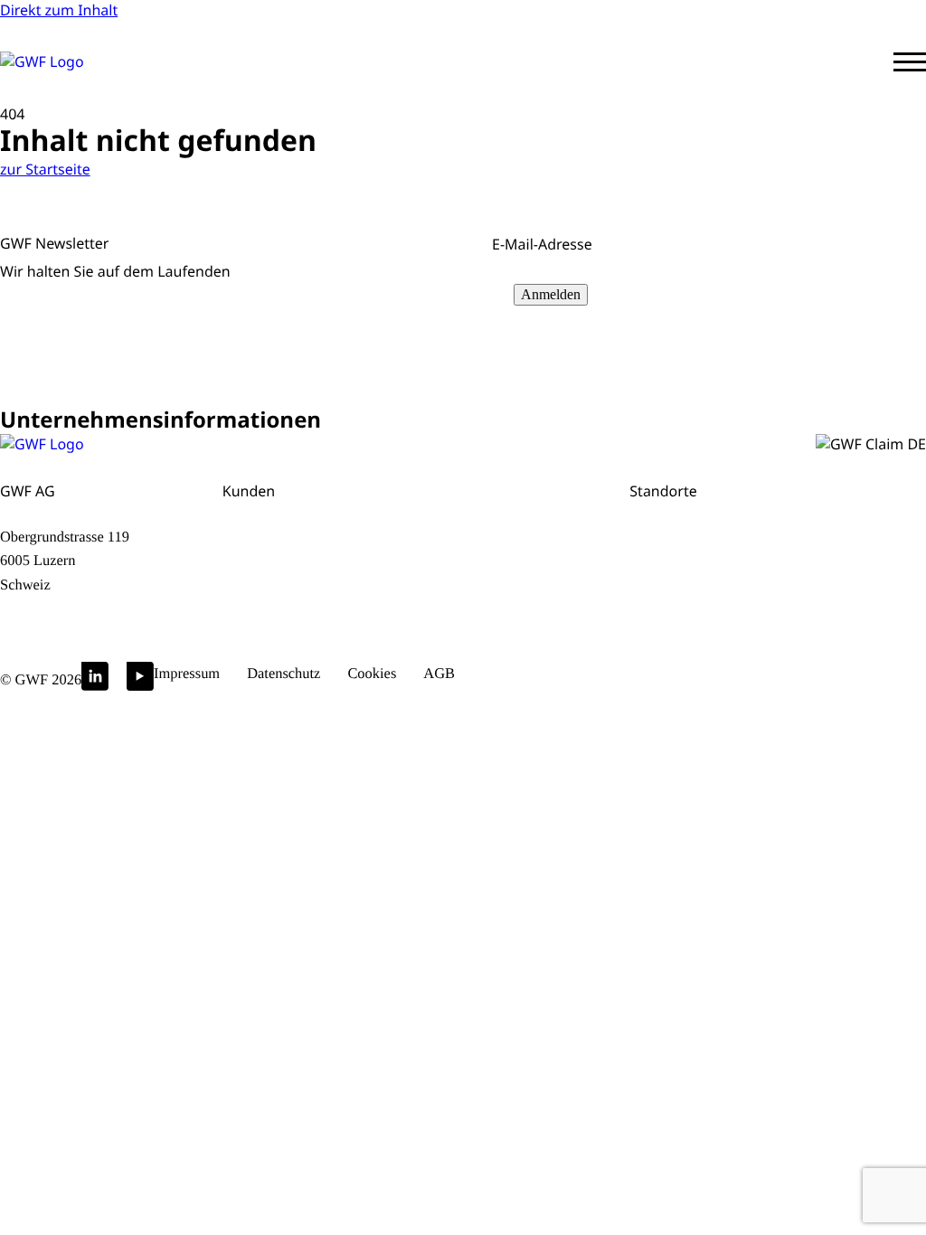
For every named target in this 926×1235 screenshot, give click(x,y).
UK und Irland (655, 595)
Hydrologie (438, 584)
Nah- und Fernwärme (296, 584)
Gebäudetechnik (279, 605)
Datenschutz (283, 673)
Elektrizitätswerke (461, 521)
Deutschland (673, 562)
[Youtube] (140, 681)
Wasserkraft (441, 542)
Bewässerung (447, 562)
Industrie (431, 605)
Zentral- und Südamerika (798, 595)
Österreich (666, 542)
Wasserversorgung (288, 521)
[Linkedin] (95, 681)
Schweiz (657, 521)
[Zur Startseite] (42, 444)
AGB (439, 673)
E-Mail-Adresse (546, 244)
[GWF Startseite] (81, 61)
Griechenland (801, 542)
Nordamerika (801, 562)
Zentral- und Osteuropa (837, 521)
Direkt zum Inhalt (59, 10)
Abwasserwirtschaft (290, 542)
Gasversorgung (275, 562)
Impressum (187, 673)
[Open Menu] (909, 62)
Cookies (371, 673)
